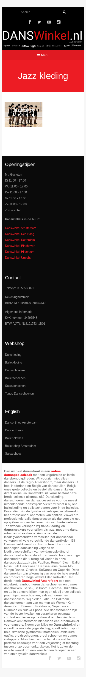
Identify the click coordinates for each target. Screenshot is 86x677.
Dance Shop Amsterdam (21, 422)
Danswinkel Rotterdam (20, 240)
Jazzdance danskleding (23, 112)
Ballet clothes (14, 438)
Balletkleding (13, 362)
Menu (44, 55)
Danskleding (13, 354)
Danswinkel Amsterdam (20, 228)
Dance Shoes (14, 430)
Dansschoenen (15, 370)
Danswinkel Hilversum (19, 251)
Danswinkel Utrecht (18, 257)
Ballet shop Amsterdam (20, 446)
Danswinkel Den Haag (19, 234)
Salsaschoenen (15, 385)
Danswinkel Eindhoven (20, 246)
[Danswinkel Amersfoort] (43, 46)
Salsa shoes (13, 453)
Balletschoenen (15, 378)
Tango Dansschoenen (19, 393)
